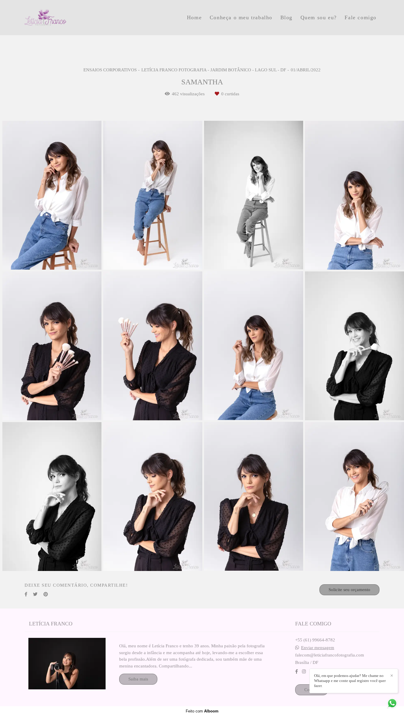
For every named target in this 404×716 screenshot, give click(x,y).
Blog (286, 17)
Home (194, 17)
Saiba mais (138, 679)
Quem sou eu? (318, 17)
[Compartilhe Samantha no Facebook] (26, 594)
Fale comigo (360, 17)
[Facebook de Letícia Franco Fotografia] (296, 671)
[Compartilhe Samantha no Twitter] (35, 594)
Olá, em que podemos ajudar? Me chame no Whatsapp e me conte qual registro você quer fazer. (350, 680)
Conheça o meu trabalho (241, 17)
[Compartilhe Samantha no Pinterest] (45, 594)
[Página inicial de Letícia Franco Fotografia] (66, 17)
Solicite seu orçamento (349, 589)
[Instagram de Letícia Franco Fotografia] (304, 671)
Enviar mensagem (317, 648)
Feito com (202, 711)
